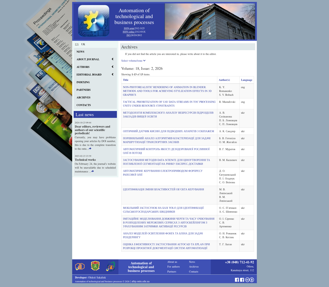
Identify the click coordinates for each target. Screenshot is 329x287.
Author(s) (224, 80)
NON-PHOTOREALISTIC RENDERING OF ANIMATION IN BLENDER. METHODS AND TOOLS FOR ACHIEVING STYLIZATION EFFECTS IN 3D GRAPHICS (167, 90)
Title (125, 80)
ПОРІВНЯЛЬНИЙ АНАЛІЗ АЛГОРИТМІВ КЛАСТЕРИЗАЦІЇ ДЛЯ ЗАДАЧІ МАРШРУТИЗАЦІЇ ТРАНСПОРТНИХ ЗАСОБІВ (167, 140)
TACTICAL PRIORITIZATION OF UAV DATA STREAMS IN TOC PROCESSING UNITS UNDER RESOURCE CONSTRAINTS (169, 103)
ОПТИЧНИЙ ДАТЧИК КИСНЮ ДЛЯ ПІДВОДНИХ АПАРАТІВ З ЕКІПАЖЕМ (168, 131)
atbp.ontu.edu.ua (140, 281)
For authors (173, 266)
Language (246, 80)
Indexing (83, 82)
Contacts (84, 105)
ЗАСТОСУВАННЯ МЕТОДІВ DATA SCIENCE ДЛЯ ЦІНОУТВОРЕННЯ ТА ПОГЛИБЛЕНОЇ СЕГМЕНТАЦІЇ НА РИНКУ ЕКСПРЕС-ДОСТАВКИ (166, 162)
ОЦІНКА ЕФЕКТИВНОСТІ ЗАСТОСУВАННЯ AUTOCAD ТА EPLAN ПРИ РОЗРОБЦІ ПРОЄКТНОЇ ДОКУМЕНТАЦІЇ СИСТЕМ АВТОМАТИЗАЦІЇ (166, 246)
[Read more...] (90, 148)
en (77, 44)
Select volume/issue (132, 60)
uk (83, 44)
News (80, 52)
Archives (83, 97)
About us (172, 262)
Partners (84, 90)
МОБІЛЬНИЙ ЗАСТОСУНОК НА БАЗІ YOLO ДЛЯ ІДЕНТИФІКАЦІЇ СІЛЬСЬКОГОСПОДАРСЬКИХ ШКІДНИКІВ (163, 209)
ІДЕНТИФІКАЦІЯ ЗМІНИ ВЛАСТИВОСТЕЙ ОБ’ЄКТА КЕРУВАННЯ (163, 189)
